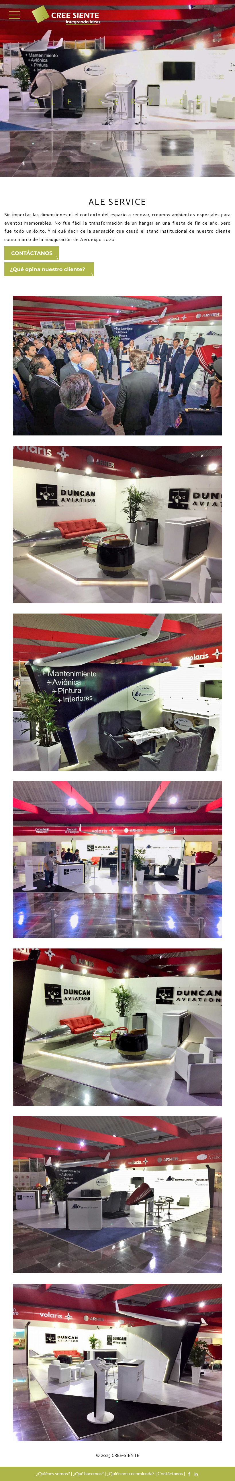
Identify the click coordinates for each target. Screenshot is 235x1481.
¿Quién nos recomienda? (130, 1473)
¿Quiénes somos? (53, 1473)
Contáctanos (170, 1473)
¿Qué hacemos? (88, 1473)
